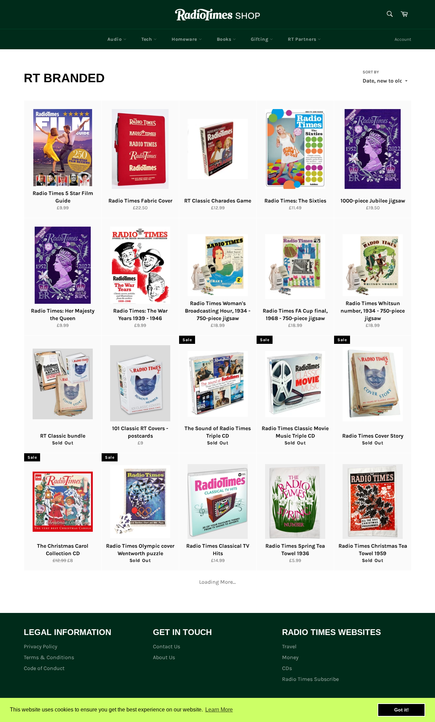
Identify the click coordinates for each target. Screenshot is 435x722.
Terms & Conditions (49, 657)
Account (403, 39)
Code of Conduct (44, 668)
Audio (115, 39)
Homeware (185, 39)
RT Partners (303, 39)
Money (290, 657)
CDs (287, 668)
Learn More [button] (219, 709)
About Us (164, 657)
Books (225, 39)
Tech (147, 39)
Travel (289, 646)
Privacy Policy (40, 646)
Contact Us (166, 646)
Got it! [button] (401, 709)
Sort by (371, 72)
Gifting (260, 39)
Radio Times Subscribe (310, 679)
